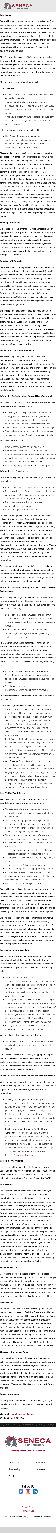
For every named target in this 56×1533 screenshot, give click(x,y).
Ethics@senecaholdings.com (21, 1155)
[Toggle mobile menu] (50, 4)
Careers (41, 1469)
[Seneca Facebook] (21, 1491)
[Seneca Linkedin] (35, 1491)
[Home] (28, 1441)
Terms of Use (28, 1511)
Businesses (41, 1462)
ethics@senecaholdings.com (23, 1414)
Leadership (14, 1469)
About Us (14, 1462)
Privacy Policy (28, 1507)
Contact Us (14, 1476)
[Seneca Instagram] (28, 1491)
